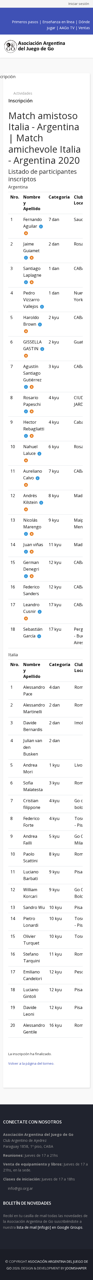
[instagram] (48, 14)
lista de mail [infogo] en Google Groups (49, 1227)
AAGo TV (66, 27)
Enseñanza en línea (58, 21)
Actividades (22, 93)
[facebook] (31, 14)
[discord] (59, 14)
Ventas (84, 27)
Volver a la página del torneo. (31, 1063)
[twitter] (36, 14)
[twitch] (53, 14)
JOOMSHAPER (76, 1268)
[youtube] (42, 14)
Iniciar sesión (78, 3)
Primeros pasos (25, 21)
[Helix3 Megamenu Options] (85, 46)
